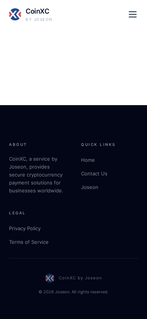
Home (88, 160)
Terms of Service (29, 242)
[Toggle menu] (132, 14)
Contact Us (94, 173)
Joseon (89, 187)
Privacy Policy (25, 228)
